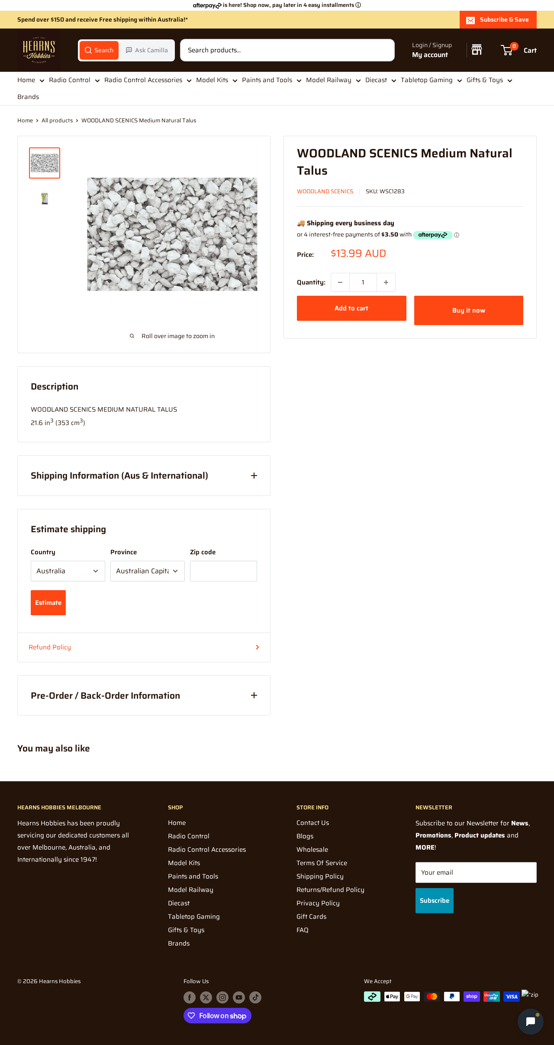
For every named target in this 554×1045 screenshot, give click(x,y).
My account (430, 54)
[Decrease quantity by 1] (340, 282)
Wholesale (312, 849)
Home (26, 80)
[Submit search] (383, 50)
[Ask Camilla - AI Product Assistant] (531, 1021)
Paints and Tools (267, 80)
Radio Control (69, 80)
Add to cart (351, 308)
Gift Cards (311, 916)
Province (123, 552)
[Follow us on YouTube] (239, 997)
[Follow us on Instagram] (222, 997)
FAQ (302, 930)
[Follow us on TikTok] (255, 997)
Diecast (376, 80)
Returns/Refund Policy (330, 890)
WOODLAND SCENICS (325, 191)
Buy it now (468, 310)
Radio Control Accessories (143, 80)
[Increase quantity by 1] (386, 282)
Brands (28, 97)
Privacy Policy (318, 903)
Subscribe (434, 900)
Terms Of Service (321, 863)
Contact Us (312, 823)
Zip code (203, 552)
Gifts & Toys (485, 80)
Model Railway (328, 80)
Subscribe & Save (504, 19)
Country (43, 552)
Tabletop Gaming (427, 80)
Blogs (304, 836)
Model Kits (212, 80)
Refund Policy (50, 647)
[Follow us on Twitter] (206, 997)
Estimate (48, 603)
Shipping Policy (320, 876)
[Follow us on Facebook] (190, 997)
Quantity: (311, 282)
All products (57, 120)
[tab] (99, 50)
